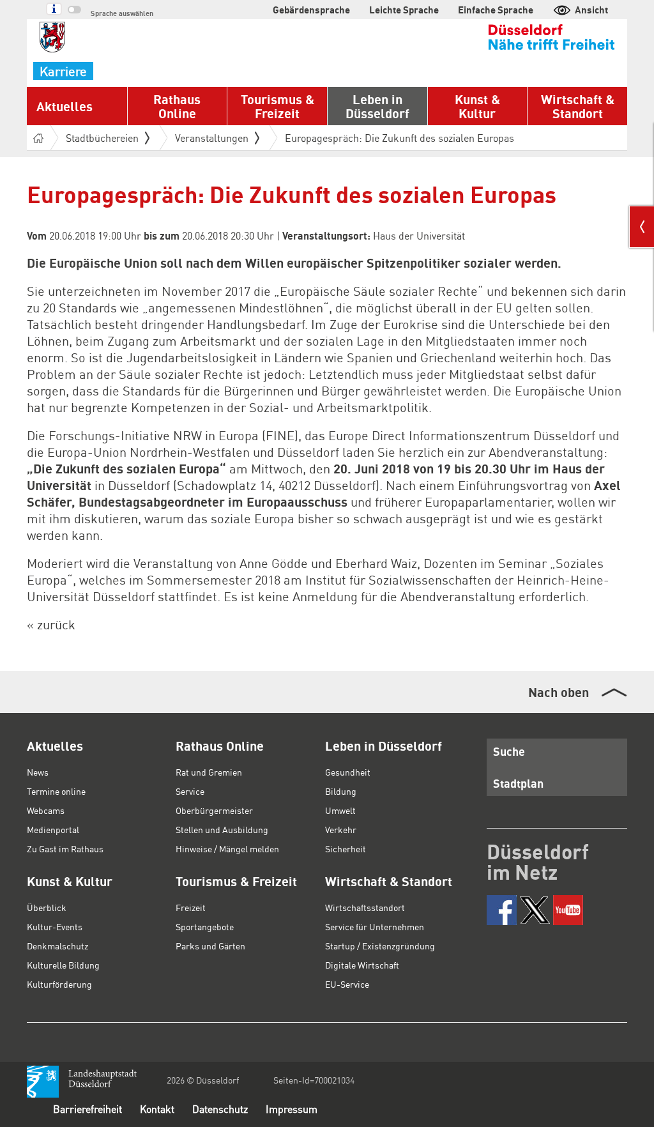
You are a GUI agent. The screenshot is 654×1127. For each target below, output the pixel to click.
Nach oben (558, 692)
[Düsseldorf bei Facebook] (502, 910)
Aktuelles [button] (64, 106)
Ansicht (591, 9)
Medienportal (53, 829)
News (38, 772)
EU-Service (347, 984)
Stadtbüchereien (102, 137)
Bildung (340, 791)
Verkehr (340, 829)
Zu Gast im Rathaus (65, 848)
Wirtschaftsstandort (365, 907)
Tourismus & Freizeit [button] (277, 106)
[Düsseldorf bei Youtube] (568, 910)
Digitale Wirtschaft (362, 964)
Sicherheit (345, 848)
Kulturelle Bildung (63, 964)
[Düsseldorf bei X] (535, 910)
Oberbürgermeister (214, 810)
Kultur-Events (54, 926)
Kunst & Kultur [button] (477, 106)
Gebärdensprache (311, 9)
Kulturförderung (59, 984)
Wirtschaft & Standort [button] (577, 106)
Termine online (56, 791)
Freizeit (191, 907)
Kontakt (157, 1109)
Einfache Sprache (495, 9)
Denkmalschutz (57, 945)
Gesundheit (347, 772)
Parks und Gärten (210, 945)
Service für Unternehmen (374, 926)
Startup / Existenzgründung (380, 945)
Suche (509, 751)
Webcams (46, 810)
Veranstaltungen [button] (211, 137)
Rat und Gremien (209, 772)
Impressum (291, 1109)
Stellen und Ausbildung (222, 829)
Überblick (46, 907)
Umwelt (340, 810)
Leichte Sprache (404, 9)
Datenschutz (220, 1109)
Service (190, 791)
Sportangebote (205, 926)
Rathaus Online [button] (177, 106)
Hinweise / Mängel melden (227, 848)
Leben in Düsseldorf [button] (377, 106)
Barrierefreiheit (87, 1109)
